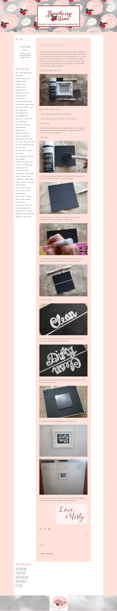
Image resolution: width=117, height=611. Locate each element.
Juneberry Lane (20, 98)
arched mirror (28, 119)
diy (31, 205)
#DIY (17, 73)
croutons (28, 188)
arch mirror (19, 119)
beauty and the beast (22, 139)
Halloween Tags (20, 84)
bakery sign (19, 124)
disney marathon (26, 199)
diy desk (30, 211)
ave (17, 121)
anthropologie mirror (22, 116)
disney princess (20, 202)
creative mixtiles (21, 185)
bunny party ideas (21, 156)
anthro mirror (28, 107)
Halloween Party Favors (23, 78)
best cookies (19, 142)
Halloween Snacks (21, 81)
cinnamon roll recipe (22, 170)
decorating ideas (21, 193)
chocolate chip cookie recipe (24, 162)
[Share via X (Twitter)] (45, 529)
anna (32, 104)
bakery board (23, 121)
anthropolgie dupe (21, 110)
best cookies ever (29, 142)
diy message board (28, 214)
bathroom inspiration (22, 133)
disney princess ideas (22, 205)
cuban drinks (20, 191)
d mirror (27, 191)
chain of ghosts (20, 159)
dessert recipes (20, 196)
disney (18, 199)
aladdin (27, 104)
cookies (18, 182)
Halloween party (21, 90)
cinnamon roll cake (21, 168)
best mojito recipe (21, 150)
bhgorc (30, 150)
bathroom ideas (20, 130)
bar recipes (27, 124)
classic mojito (30, 173)
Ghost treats (19, 76)
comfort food (19, 179)
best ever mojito (20, 147)
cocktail (18, 176)
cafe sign (30, 156)
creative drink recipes (27, 182)
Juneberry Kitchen (21, 96)
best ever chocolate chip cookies (25, 145)
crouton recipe (20, 188)
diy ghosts (19, 214)
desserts (28, 196)
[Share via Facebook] (40, 529)
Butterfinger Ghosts (25, 73)
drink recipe (27, 216)
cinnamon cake (27, 165)
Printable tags (20, 104)
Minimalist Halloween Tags (24, 101)
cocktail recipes (26, 176)
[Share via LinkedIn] (49, 529)
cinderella (19, 165)
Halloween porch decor (23, 93)
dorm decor (19, 216)
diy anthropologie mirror (23, 208)
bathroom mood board (22, 136)
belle (31, 139)
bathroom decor (20, 127)
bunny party (19, 153)
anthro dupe (19, 107)
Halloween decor (21, 87)
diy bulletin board (21, 211)
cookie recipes (28, 179)
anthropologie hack (21, 113)
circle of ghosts (20, 173)
